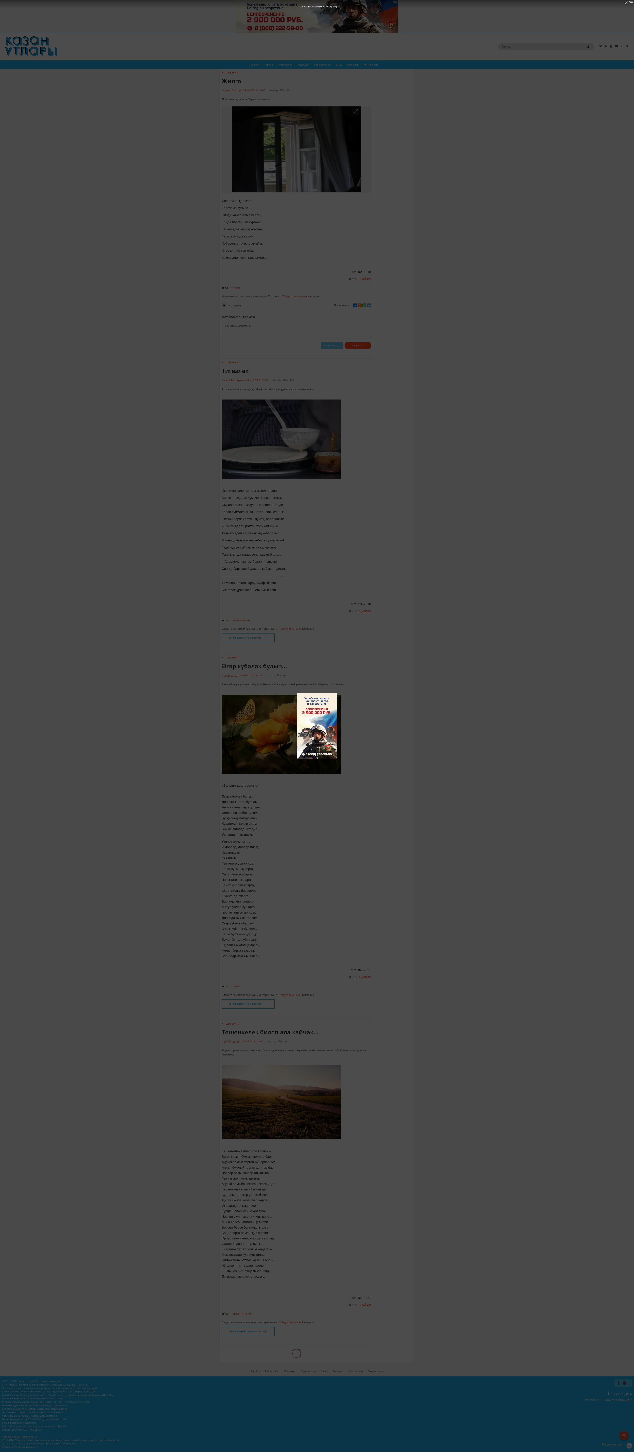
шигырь (236, 620)
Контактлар (371, 64)
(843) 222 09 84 (624, 1399)
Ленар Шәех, (230, 675)
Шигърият (232, 72)
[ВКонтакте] (355, 305)
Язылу (338, 64)
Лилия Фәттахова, (233, 380)
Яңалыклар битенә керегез (245, 637)
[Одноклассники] (360, 305)
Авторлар (353, 64)
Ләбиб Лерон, (231, 1041)
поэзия (236, 288)
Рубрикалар (285, 64)
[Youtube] (615, 46)
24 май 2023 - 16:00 (257, 380)
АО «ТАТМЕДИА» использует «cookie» (23, 1440)
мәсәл (246, 620)
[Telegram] (626, 46)
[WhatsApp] (364, 305)
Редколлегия (322, 64)
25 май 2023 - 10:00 (254, 90)
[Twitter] (600, 46)
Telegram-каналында (295, 296)
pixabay (364, 279)
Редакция (303, 64)
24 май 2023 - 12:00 (251, 675)
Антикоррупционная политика (19, 1436)
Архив (269, 64)
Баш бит (256, 64)
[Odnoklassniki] (610, 46)
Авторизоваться (332, 345)
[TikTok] (621, 46)
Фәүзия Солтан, (232, 90)
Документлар (376, 1371)
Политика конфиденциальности (20, 1447)
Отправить (358, 345)
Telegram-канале (290, 629)
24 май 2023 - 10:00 (252, 1041)
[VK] (605, 46)
